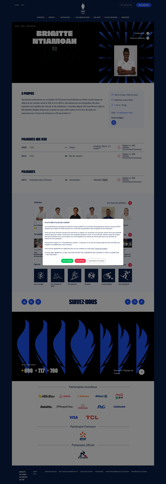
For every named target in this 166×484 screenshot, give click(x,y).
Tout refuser (80, 261)
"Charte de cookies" (101, 249)
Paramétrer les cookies (96, 261)
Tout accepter (67, 261)
